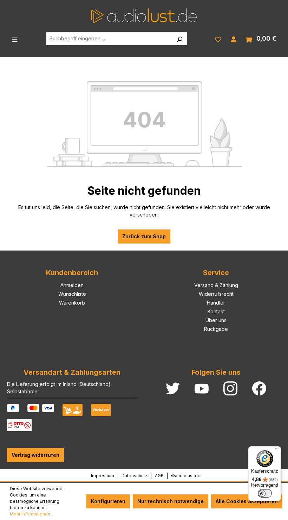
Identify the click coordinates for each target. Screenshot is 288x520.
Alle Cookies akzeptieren (247, 501)
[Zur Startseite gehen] (144, 15)
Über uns (216, 320)
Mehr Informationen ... (32, 513)
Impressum (102, 475)
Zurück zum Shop (144, 236)
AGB (159, 475)
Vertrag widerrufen (35, 455)
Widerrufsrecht (216, 294)
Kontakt (216, 311)
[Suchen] (179, 38)
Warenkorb (72, 303)
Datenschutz (135, 475)
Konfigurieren (108, 501)
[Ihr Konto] (233, 39)
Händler (216, 303)
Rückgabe (216, 329)
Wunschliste (72, 294)
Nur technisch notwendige (170, 501)
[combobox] (109, 38)
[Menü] (14, 39)
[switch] (265, 493)
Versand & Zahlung (216, 285)
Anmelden (72, 285)
